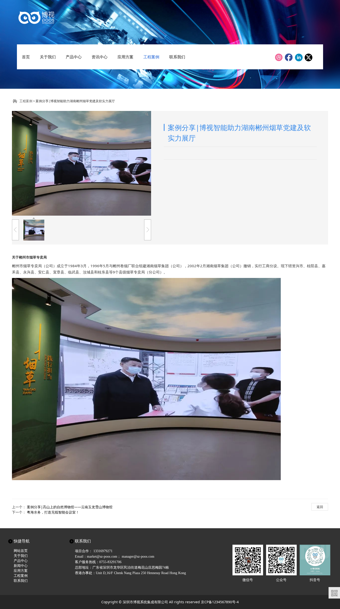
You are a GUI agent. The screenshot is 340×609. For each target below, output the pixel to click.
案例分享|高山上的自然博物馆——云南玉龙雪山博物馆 (70, 507)
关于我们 (48, 57)
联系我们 (177, 57)
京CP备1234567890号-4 (220, 602)
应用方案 (125, 57)
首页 (26, 57)
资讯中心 (100, 57)
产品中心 (74, 57)
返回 (320, 507)
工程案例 (151, 57)
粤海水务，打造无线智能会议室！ (53, 512)
